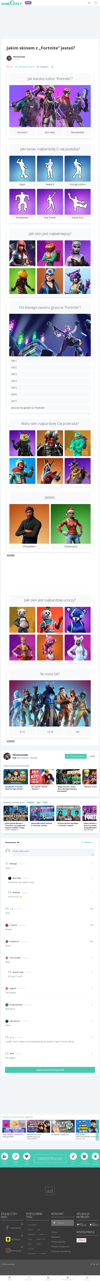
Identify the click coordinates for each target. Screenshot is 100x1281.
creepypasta (32, 1253)
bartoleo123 (15, 1021)
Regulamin (55, 1237)
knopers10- (15, 941)
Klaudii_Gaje (18, 972)
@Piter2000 (13, 896)
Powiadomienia (67, 1279)
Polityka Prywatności (60, 1246)
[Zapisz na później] (52, 66)
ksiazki (38, 1244)
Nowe (9, 1279)
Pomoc (54, 1232)
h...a (12, 1037)
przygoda (31, 1234)
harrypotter (41, 1239)
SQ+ (28, 3)
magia (30, 1239)
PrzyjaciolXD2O (16, 1004)
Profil (92, 756)
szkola (43, 1253)
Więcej (87, 1279)
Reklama (60, 1223)
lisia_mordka (15, 957)
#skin (45, 802)
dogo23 (13, 988)
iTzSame (13, 925)
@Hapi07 (12, 976)
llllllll (12, 1053)
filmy (29, 1244)
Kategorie (48, 1279)
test (38, 1230)
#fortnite (30, 802)
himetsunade (19, 57)
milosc (30, 1230)
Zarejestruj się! (50, 1158)
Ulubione (44, 66)
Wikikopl (13, 864)
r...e (11, 909)
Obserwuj (26, 66)
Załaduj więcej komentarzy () (50, 1070)
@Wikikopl (13, 882)
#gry (38, 802)
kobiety (41, 1234)
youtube (31, 1249)
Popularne (28, 1279)
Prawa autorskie (58, 1241)
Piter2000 (17, 878)
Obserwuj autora (77, 756)
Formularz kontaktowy (61, 1251)
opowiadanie (32, 1225)
